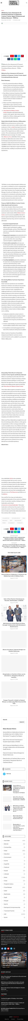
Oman (14, 880)
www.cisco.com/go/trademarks (10, 505)
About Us (7, 1019)
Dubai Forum (16, 1016)
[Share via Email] (18, 59)
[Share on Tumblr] (8, 59)
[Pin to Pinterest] (22, 56)
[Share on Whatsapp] (15, 59)
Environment (14, 857)
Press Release (18, 520)
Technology (20, 522)
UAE (14, 914)
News (11, 520)
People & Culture (14, 884)
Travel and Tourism (14, 911)
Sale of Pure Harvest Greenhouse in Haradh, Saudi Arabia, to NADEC (19, 798)
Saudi (14, 897)
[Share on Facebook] (15, 56)
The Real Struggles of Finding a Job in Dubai (12, 998)
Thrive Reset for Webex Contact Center (13, 386)
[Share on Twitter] (19, 56)
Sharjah (14, 900)
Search (5, 719)
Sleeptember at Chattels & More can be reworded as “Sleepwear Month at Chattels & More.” (14, 760)
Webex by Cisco (8, 137)
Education (14, 854)
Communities (14, 847)
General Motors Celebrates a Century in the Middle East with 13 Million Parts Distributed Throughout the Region (14, 734)
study (13, 127)
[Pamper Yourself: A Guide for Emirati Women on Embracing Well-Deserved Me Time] (14, 689)
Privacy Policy (20, 1019)
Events (14, 860)
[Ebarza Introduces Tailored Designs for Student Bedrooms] (14, 639)
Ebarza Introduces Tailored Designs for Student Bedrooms (18, 817)
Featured (14, 867)
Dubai (23, 518)
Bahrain (14, 844)
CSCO (11, 478)
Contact (13, 1019)
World (14, 917)
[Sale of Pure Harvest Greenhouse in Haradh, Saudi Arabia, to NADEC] (14, 588)
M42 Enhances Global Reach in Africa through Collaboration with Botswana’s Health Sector (14, 625)
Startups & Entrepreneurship (14, 907)
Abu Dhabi (14, 840)
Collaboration (5, 518)
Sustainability (11, 522)
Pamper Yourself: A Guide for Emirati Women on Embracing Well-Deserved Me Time (14, 702)
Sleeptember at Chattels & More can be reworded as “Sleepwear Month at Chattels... (14, 675)
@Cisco (5, 494)
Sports (14, 904)
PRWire (4, 522)
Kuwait (14, 870)
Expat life (14, 864)
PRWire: (3, 70)
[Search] (26, 2)
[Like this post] (12, 56)
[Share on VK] (12, 59)
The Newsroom (14, 492)
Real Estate (14, 894)
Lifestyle (14, 874)
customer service (16, 518)
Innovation (4, 520)
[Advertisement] (14, 167)
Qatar (14, 890)
